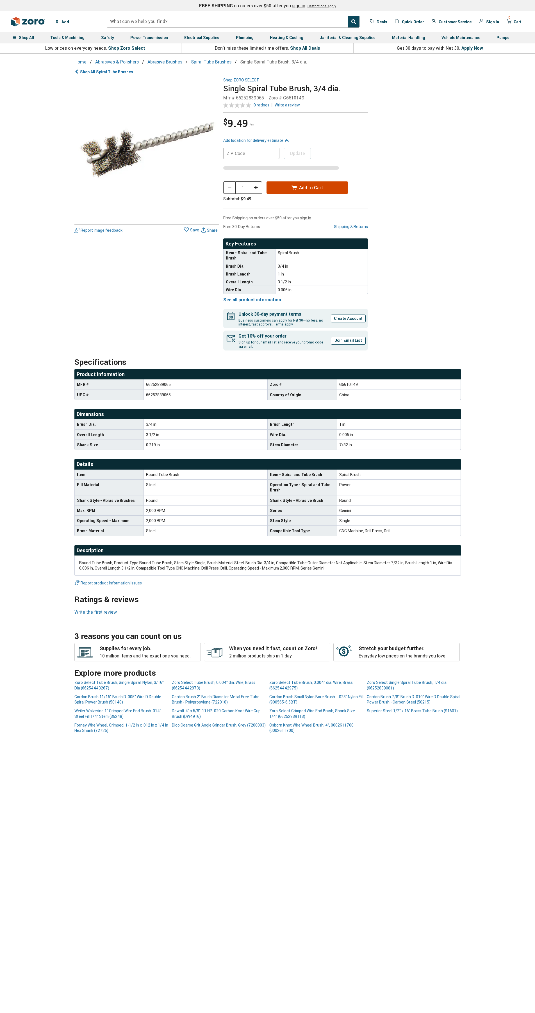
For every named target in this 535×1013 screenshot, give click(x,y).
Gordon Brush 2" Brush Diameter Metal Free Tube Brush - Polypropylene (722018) (215, 699)
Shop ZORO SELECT (241, 80)
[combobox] (233, 22)
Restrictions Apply (322, 6)
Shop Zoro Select (126, 48)
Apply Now (472, 48)
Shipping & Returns (351, 226)
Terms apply (283, 324)
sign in (298, 5)
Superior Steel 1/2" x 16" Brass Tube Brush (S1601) (412, 710)
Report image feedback (101, 230)
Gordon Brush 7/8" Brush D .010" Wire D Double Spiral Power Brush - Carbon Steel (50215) (413, 699)
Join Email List (348, 340)
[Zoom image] (146, 150)
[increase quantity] (256, 187)
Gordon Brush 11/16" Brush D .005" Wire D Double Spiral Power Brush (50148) (117, 699)
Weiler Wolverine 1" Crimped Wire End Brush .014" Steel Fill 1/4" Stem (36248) (117, 713)
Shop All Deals (305, 48)
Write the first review (95, 612)
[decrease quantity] (229, 187)
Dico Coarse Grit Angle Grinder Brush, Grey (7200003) (219, 725)
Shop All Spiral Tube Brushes (106, 71)
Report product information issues (111, 583)
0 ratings (261, 105)
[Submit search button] (353, 22)
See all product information (252, 300)
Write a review (287, 105)
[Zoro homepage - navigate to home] (28, 21)
